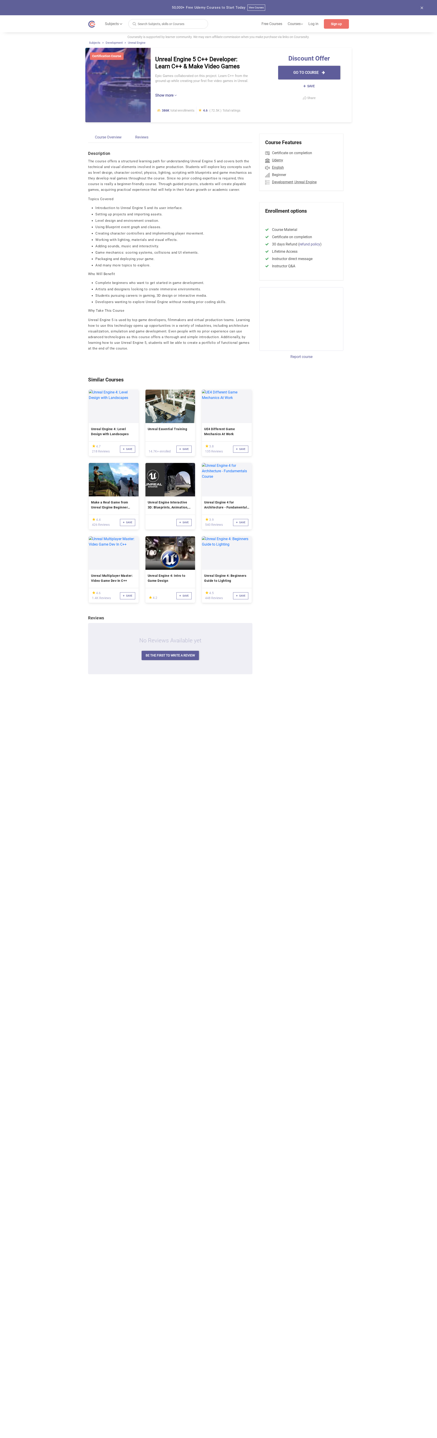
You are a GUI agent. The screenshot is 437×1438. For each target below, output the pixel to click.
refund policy (309, 244)
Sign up (336, 24)
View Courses (256, 7)
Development (114, 42)
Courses (295, 24)
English (278, 167)
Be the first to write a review (170, 655)
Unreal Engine (136, 42)
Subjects (94, 42)
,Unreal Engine (305, 182)
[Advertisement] (297, 318)
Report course (301, 357)
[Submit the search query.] (134, 23)
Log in (313, 24)
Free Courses (272, 24)
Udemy (277, 160)
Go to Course (306, 72)
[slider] (94, 446)
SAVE (311, 86)
